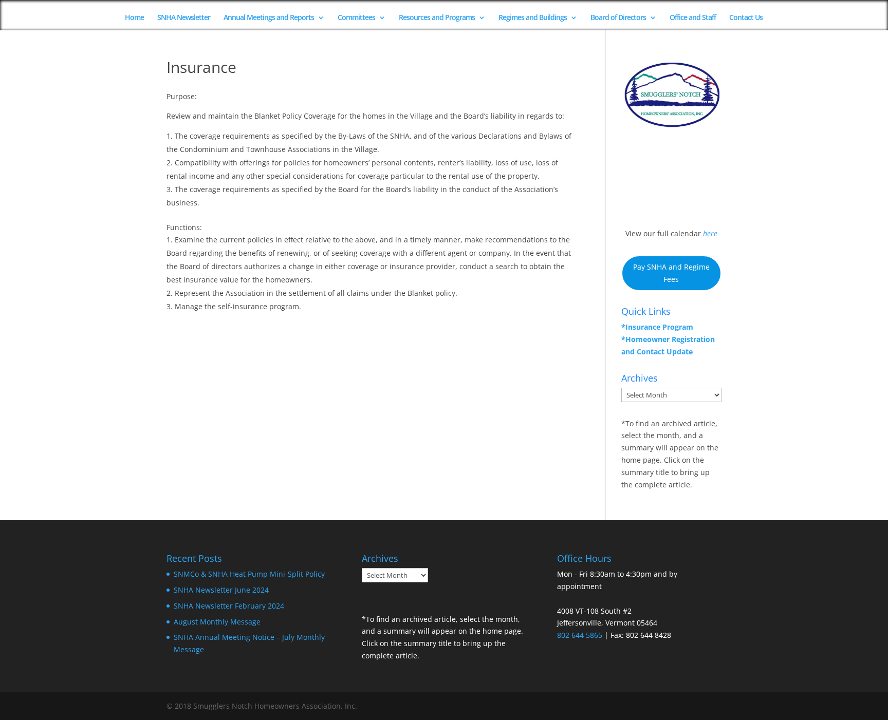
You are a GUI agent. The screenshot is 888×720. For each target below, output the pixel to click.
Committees (356, 18)
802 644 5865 (579, 635)
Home (134, 18)
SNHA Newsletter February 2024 (229, 606)
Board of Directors (618, 18)
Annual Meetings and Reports (269, 18)
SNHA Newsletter (183, 18)
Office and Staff (693, 18)
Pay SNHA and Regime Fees (671, 273)
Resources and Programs (437, 18)
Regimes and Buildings (532, 18)
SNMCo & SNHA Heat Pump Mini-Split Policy (249, 574)
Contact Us (746, 18)
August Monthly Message (217, 622)
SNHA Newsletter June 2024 (221, 590)
